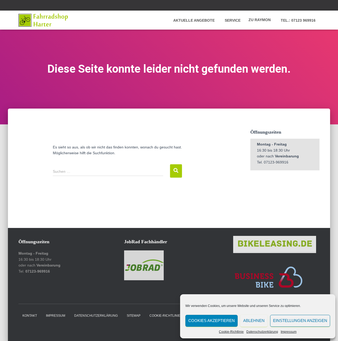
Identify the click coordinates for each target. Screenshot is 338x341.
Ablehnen (254, 320)
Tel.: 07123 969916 (298, 20)
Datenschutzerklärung (262, 332)
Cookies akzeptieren (211, 320)
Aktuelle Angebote (193, 20)
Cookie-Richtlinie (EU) (168, 315)
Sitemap (133, 315)
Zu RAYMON (259, 20)
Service (232, 20)
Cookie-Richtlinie (231, 332)
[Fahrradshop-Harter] (43, 20)
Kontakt (29, 315)
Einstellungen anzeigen (300, 320)
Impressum (289, 332)
